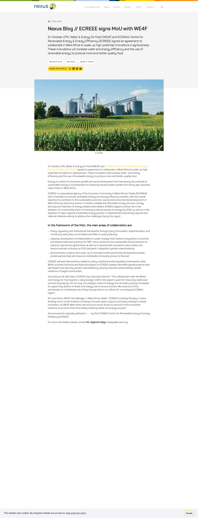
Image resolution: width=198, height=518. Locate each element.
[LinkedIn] (73, 69)
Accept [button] (189, 513)
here (88, 313)
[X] (70, 69)
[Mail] (80, 69)
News (106, 7)
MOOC (139, 7)
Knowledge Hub (92, 7)
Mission (127, 7)
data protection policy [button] (76, 513)
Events (117, 7)
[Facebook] (77, 69)
